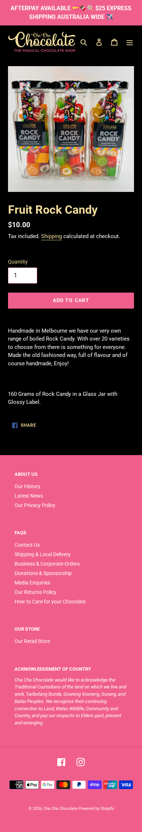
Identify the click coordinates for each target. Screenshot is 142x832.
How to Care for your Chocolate (50, 601)
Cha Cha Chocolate (60, 808)
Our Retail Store (32, 641)
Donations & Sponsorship (43, 573)
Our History (27, 486)
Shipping (51, 236)
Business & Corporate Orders (47, 564)
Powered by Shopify (96, 808)
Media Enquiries (32, 583)
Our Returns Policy (35, 592)
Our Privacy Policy (35, 505)
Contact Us (27, 545)
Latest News (29, 496)
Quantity (18, 262)
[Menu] (129, 42)
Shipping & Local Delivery (43, 554)
